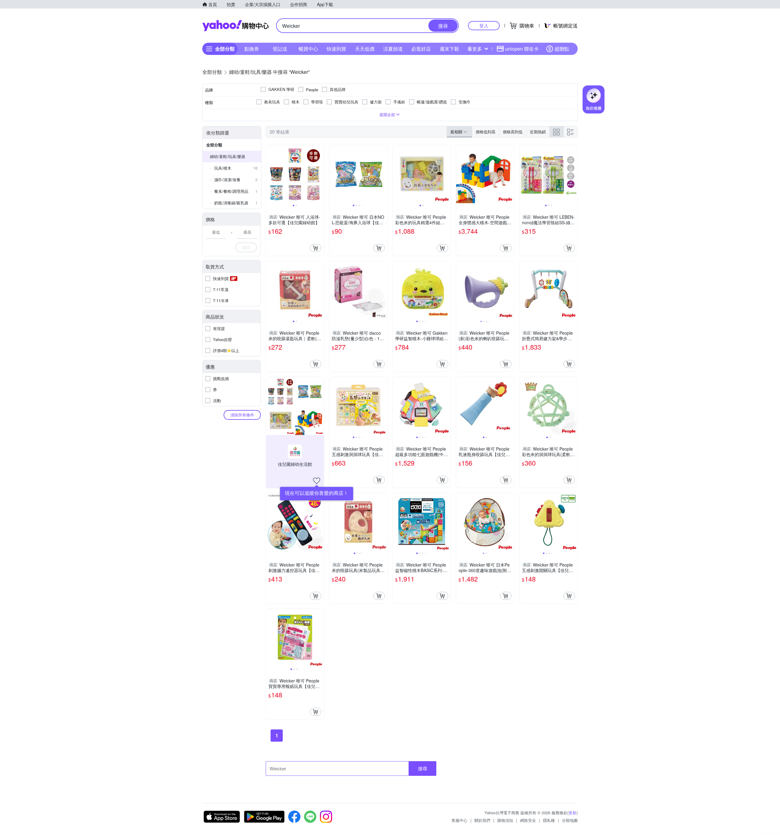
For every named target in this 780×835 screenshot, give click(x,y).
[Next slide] (320, 174)
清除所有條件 (242, 415)
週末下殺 (449, 48)
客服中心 (459, 820)
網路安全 (528, 820)
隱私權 (549, 820)
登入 (483, 25)
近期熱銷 (538, 132)
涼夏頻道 (393, 48)
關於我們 (482, 820)
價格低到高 (485, 132)
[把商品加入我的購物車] (315, 248)
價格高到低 (513, 132)
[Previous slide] (270, 174)
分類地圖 (570, 820)
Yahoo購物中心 (235, 25)
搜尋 (422, 768)
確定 (246, 247)
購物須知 (505, 820)
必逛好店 (421, 48)
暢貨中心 (308, 48)
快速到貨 (336, 48)
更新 (572, 812)
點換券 (251, 48)
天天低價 (364, 48)
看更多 (474, 48)
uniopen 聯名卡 (522, 48)
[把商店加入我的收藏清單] (316, 480)
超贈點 (562, 48)
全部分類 (214, 145)
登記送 (280, 48)
